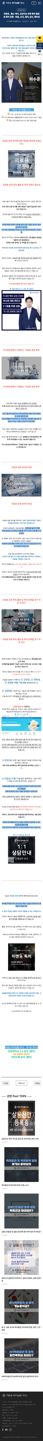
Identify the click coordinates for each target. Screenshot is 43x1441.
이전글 (5, 1083)
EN (34, 3)
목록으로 (21, 1083)
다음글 (37, 1083)
